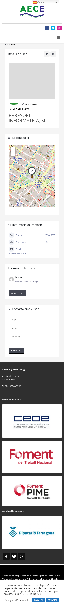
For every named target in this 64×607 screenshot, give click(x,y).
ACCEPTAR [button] (52, 599)
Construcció (31, 103)
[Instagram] (59, 28)
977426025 (50, 235)
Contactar (16, 350)
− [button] (13, 154)
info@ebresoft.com (17, 253)
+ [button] (13, 149)
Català (41, 2)
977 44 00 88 (15, 386)
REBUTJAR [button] (38, 599)
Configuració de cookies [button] (17, 600)
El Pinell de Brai (21, 108)
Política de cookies (36, 579)
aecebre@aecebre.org (13, 369)
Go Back (11, 44)
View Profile (17, 292)
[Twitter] (53, 28)
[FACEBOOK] (47, 28)
